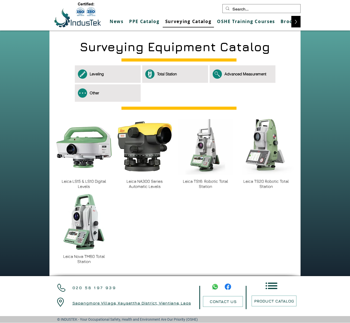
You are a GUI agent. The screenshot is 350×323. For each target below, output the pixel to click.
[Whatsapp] (215, 286)
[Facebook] (228, 286)
